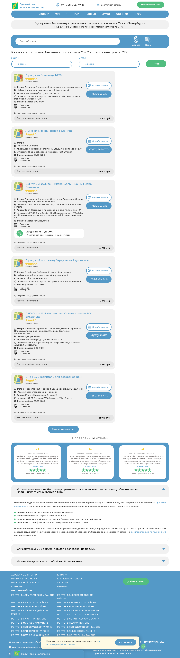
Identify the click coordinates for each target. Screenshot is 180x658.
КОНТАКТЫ (17, 586)
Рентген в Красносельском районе (78, 610)
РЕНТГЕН (90, 14)
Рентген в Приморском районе (30, 631)
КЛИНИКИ (121, 14)
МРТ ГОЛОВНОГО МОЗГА (24, 578)
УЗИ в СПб (62, 582)
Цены (148, 44)
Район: (15, 58)
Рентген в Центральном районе (76, 635)
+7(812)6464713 (98, 94)
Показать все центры (63, 429)
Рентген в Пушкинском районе (76, 631)
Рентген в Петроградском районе (31, 627)
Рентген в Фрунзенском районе (30, 635)
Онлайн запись (100, 85)
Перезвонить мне (150, 4)
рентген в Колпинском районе (75, 606)
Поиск (156, 64)
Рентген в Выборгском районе (29, 602)
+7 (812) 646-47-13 (72, 4)
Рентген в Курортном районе (28, 619)
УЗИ (76, 14)
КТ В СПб (62, 575)
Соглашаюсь (125, 642)
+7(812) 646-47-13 (98, 279)
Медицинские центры (66, 27)
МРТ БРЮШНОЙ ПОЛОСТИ (25, 582)
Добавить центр (135, 581)
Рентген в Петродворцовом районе (78, 627)
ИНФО (137, 14)
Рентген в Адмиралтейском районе (32, 595)
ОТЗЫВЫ (62, 586)
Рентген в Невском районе (73, 623)
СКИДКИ (44, 14)
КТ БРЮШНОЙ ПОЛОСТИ (70, 578)
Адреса (136, 44)
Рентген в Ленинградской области (78, 619)
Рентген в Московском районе (29, 623)
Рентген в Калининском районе (76, 602)
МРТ (57, 14)
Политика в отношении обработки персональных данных (39, 642)
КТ (67, 14)
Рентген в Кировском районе (29, 606)
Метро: (82, 58)
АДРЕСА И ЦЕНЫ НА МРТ (24, 575)
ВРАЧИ (106, 14)
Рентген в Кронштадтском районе (77, 614)
